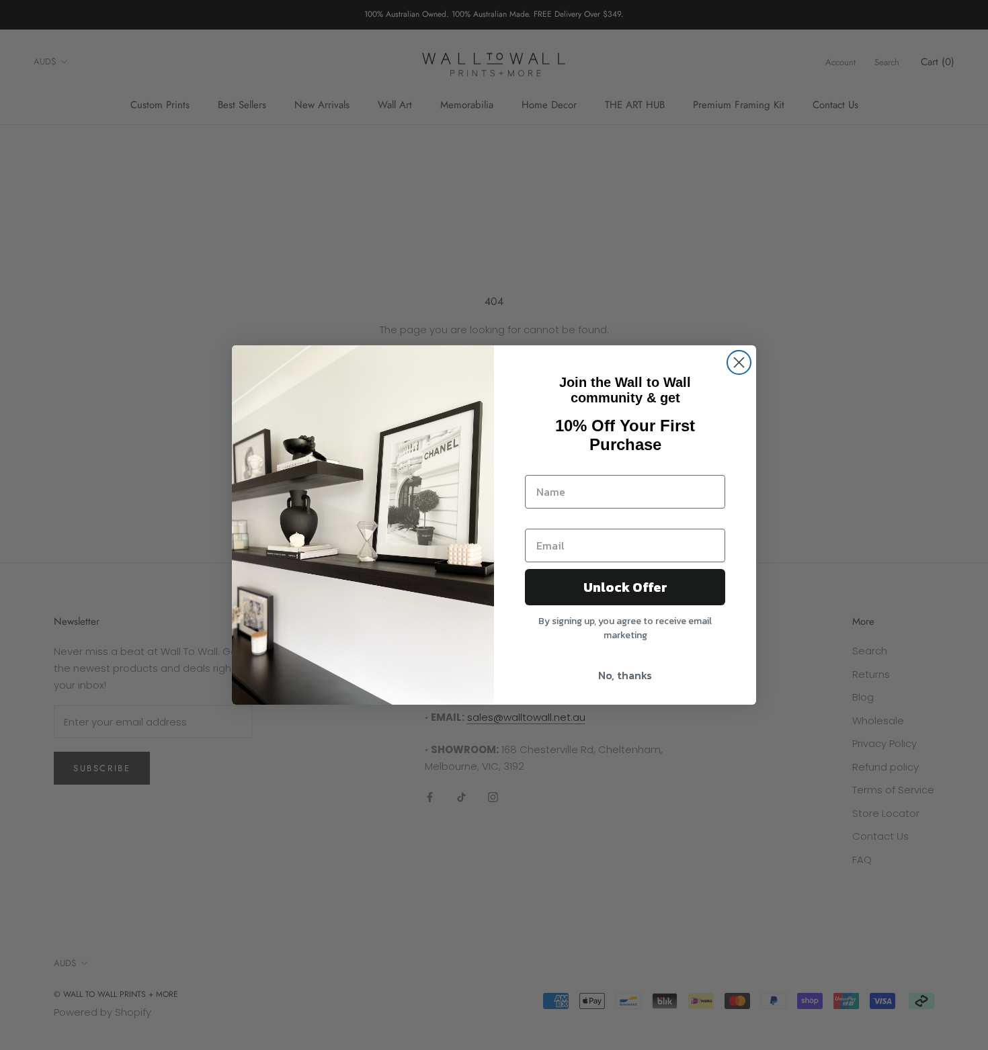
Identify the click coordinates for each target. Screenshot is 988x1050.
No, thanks (625, 675)
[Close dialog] (739, 362)
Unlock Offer (625, 587)
